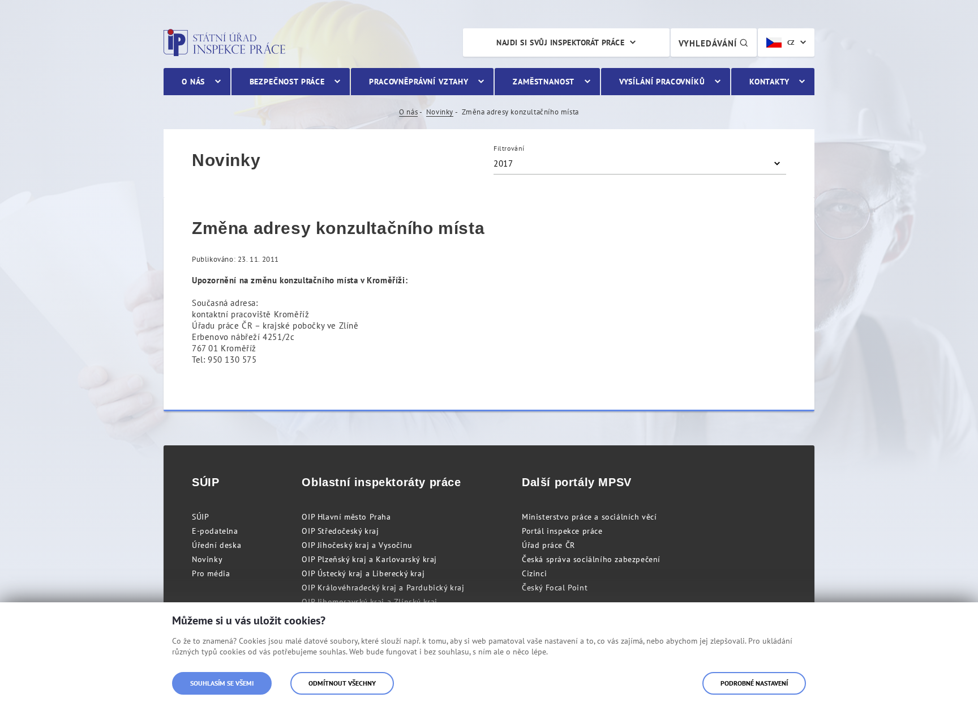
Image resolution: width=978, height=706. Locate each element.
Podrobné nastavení (754, 683)
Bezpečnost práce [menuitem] (287, 81)
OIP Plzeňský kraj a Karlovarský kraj (369, 559)
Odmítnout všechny (342, 683)
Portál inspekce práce (562, 531)
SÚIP (200, 517)
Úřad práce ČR (548, 545)
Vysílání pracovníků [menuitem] (662, 81)
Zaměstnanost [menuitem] (543, 81)
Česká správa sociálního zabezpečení (591, 559)
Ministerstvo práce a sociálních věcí (589, 517)
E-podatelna (215, 531)
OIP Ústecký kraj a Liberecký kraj (363, 573)
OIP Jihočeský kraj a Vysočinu (357, 545)
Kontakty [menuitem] (769, 81)
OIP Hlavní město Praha (346, 517)
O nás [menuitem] (193, 81)
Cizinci (534, 573)
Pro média (211, 573)
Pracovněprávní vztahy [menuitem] (419, 81)
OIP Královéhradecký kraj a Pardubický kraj (383, 587)
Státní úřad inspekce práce (224, 42)
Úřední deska (216, 545)
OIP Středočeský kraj (340, 531)
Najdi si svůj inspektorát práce (560, 42)
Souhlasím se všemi (222, 683)
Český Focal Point (554, 587)
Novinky (439, 112)
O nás (408, 112)
